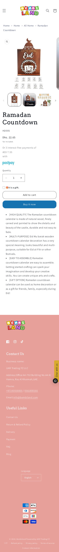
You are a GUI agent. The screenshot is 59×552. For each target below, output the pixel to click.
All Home (29, 25)
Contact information (31, 548)
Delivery (10, 431)
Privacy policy (31, 543)
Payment (10, 439)
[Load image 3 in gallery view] (44, 99)
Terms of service (48, 543)
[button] (4, 10)
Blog (8, 454)
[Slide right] (55, 100)
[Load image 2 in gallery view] (29, 99)
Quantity (7, 170)
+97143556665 (14, 390)
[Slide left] (3, 100)
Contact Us (12, 417)
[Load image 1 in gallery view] (14, 99)
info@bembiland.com (25, 397)
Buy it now (29, 204)
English (28, 477)
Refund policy (17, 543)
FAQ (8, 446)
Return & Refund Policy (18, 424)
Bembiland (21, 539)
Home (6, 25)
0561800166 (31, 390)
